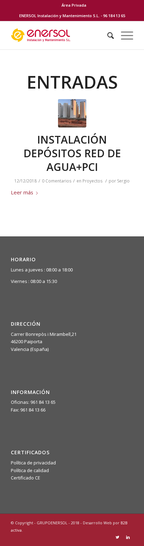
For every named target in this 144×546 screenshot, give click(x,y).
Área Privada (74, 5)
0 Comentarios (56, 181)
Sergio (123, 181)
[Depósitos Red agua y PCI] (72, 113)
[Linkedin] (128, 537)
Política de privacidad (33, 462)
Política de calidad (30, 470)
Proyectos (92, 181)
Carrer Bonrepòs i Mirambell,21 (44, 334)
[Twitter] (117, 537)
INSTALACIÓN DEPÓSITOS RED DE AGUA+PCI (72, 153)
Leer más (22, 192)
